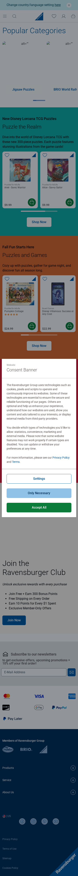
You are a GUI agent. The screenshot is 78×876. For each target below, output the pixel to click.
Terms (16, 461)
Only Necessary (39, 493)
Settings (39, 479)
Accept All (39, 507)
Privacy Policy (61, 457)
